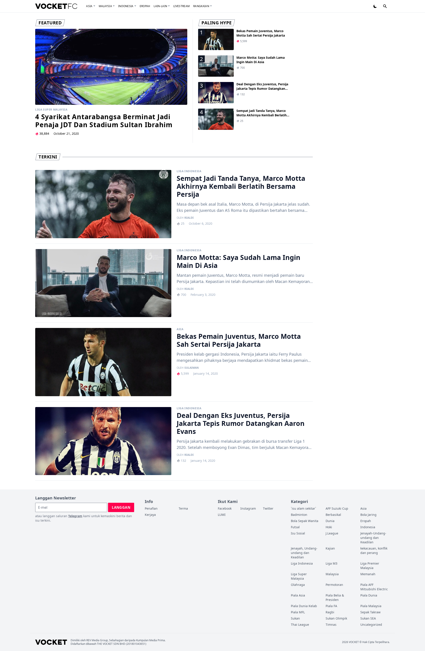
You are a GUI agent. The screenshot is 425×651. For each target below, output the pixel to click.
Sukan (295, 618)
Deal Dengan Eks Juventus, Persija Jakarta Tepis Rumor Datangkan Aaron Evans (262, 88)
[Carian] (385, 6)
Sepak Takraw (370, 612)
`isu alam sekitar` (303, 508)
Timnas (331, 624)
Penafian (151, 508)
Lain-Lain (160, 6)
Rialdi (189, 217)
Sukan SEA (368, 618)
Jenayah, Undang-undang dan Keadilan (304, 552)
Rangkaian (201, 6)
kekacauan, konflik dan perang (373, 550)
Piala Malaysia (370, 606)
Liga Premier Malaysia (369, 565)
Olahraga (298, 585)
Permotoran (334, 585)
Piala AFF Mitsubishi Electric (374, 587)
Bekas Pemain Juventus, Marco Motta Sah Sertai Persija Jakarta (260, 33)
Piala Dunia (368, 595)
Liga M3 (331, 563)
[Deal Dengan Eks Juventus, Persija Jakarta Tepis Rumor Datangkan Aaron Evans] (103, 441)
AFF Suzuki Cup (337, 508)
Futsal (295, 527)
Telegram (75, 516)
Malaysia (105, 6)
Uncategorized (371, 624)
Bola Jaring (368, 515)
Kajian (330, 548)
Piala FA (331, 606)
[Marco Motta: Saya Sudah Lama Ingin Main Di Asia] (103, 283)
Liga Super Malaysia (51, 109)
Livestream (181, 6)
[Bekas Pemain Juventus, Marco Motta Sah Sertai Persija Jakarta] (103, 362)
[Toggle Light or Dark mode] (375, 6)
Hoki (329, 527)
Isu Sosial (298, 533)
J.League (332, 533)
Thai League (300, 624)
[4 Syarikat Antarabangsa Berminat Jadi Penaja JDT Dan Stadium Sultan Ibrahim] (111, 67)
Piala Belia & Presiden (335, 597)
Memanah (367, 574)
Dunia (330, 521)
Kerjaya (150, 515)
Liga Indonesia (189, 171)
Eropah (145, 6)
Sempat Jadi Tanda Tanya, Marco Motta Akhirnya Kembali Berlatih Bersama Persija (261, 115)
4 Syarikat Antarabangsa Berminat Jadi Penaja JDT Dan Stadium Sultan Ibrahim (103, 120)
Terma (183, 508)
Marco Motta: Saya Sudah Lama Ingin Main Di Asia (260, 59)
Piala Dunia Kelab (304, 606)
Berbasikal (333, 515)
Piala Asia (298, 595)
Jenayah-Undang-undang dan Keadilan (373, 537)
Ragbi (330, 612)
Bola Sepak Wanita (304, 521)
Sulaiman (191, 367)
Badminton (299, 515)
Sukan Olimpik (336, 618)
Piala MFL (298, 612)
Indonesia (125, 6)
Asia (89, 6)
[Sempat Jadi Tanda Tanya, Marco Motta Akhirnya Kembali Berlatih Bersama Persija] (103, 204)
